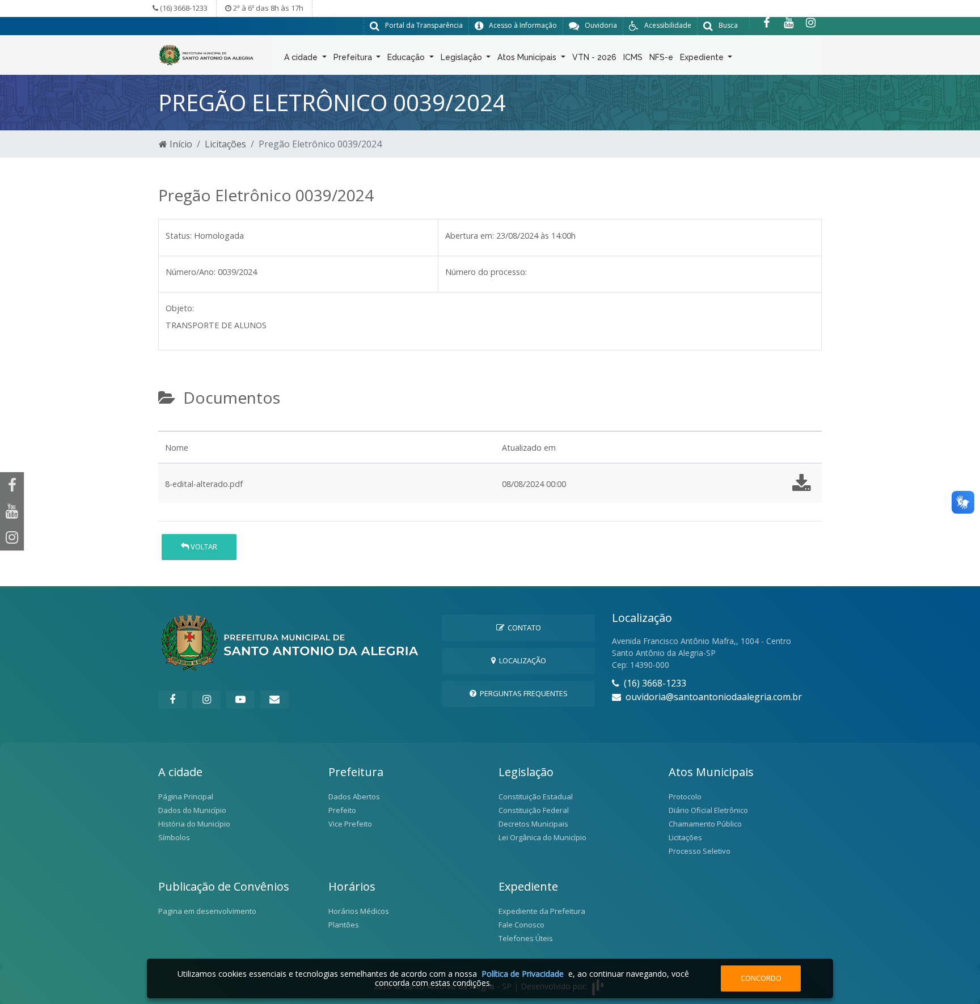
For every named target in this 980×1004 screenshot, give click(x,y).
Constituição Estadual (536, 796)
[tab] (168, 426)
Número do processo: (486, 271)
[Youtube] (788, 22)
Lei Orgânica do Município (542, 837)
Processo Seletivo (699, 851)
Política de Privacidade (522, 973)
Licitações (225, 144)
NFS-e (661, 57)
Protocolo (685, 796)
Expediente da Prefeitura (542, 911)
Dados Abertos (354, 796)
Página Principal (185, 796)
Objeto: (180, 308)
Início (179, 144)
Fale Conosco (521, 925)
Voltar (203, 546)
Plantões (343, 925)
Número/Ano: (191, 271)
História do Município (194, 824)
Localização (521, 660)
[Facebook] (766, 22)
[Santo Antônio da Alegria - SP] (206, 54)
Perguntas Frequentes (522, 693)
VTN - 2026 (594, 57)
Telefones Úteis (526, 938)
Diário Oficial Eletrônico (708, 810)
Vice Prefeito (350, 824)
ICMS (633, 57)
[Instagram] (811, 22)
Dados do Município (192, 810)
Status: (179, 235)
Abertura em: (469, 235)
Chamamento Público (705, 824)
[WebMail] (274, 699)
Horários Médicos (358, 911)
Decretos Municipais (533, 824)
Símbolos (174, 837)
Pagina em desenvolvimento (207, 911)
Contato (522, 627)
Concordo (761, 978)
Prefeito (342, 810)
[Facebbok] (172, 699)
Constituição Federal (534, 810)
